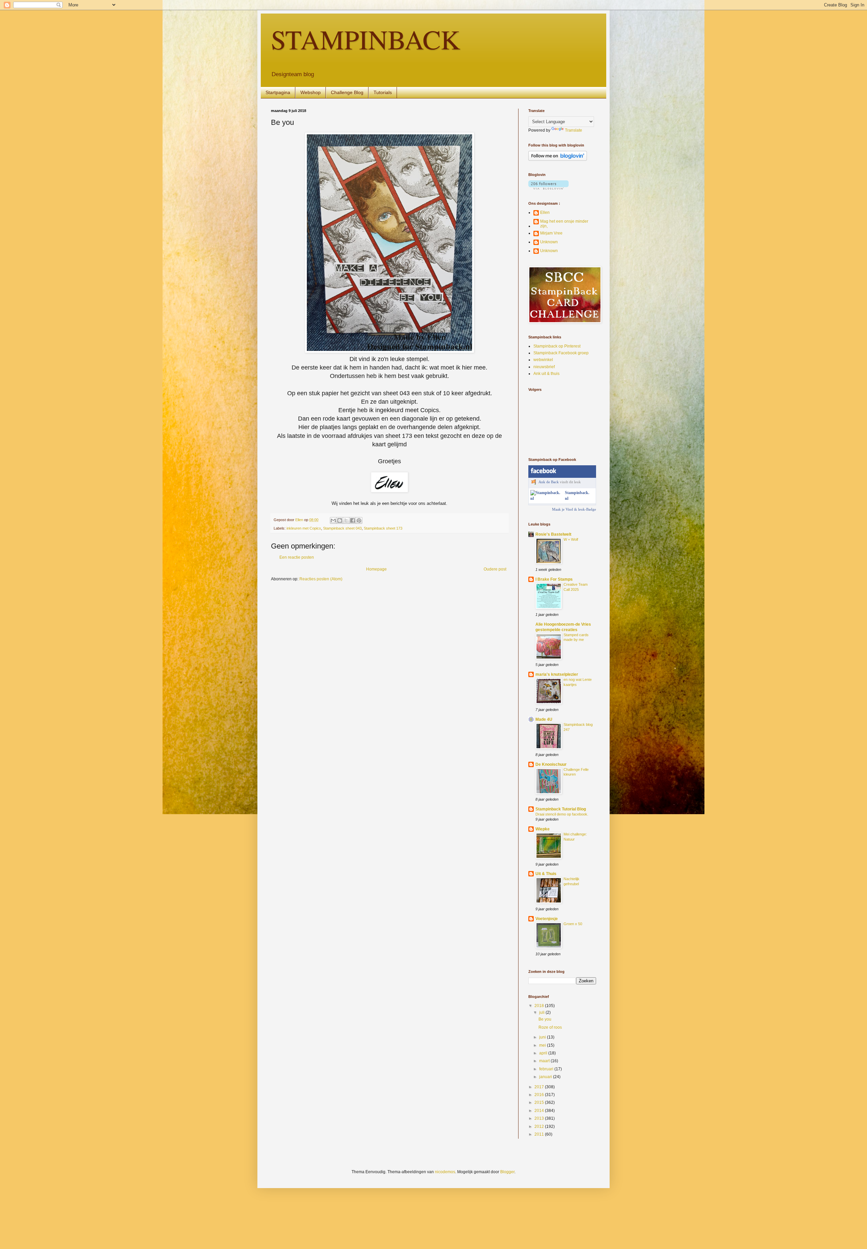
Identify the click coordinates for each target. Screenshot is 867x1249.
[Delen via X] (346, 520)
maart (545, 1060)
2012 (539, 1126)
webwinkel (543, 359)
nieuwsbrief (544, 366)
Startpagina (278, 92)
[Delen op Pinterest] (359, 520)
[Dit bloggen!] (339, 520)
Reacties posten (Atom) (320, 579)
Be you (544, 1019)
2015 (539, 1102)
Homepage (376, 569)
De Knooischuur (551, 764)
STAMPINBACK (365, 39)
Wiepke (542, 829)
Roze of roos (550, 1027)
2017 (539, 1087)
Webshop (310, 92)
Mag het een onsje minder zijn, (564, 223)
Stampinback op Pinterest (556, 346)
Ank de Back (548, 482)
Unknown (549, 242)
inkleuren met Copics (304, 528)
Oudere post (495, 569)
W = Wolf (571, 539)
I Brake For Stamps (554, 579)
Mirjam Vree (551, 233)
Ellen (545, 212)
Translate (573, 130)
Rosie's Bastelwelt (553, 534)
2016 (539, 1094)
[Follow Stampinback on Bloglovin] (557, 159)
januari (546, 1076)
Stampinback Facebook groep (561, 353)
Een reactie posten (296, 557)
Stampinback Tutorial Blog (560, 809)
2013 (539, 1118)
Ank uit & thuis (546, 373)
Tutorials (383, 92)
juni (543, 1037)
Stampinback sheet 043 (342, 528)
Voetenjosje (546, 918)
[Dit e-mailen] (333, 520)
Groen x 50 (573, 924)
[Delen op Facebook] (352, 520)
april (543, 1053)
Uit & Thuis (545, 873)
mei (543, 1045)
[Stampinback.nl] (546, 498)
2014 (539, 1110)
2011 (539, 1134)
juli (542, 1012)
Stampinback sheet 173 (383, 528)
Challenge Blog (347, 92)
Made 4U (543, 719)
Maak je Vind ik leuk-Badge (574, 509)
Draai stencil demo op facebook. (561, 814)
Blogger (507, 1171)
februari (546, 1069)
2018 (539, 1005)
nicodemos (445, 1171)
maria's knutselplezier (556, 674)
